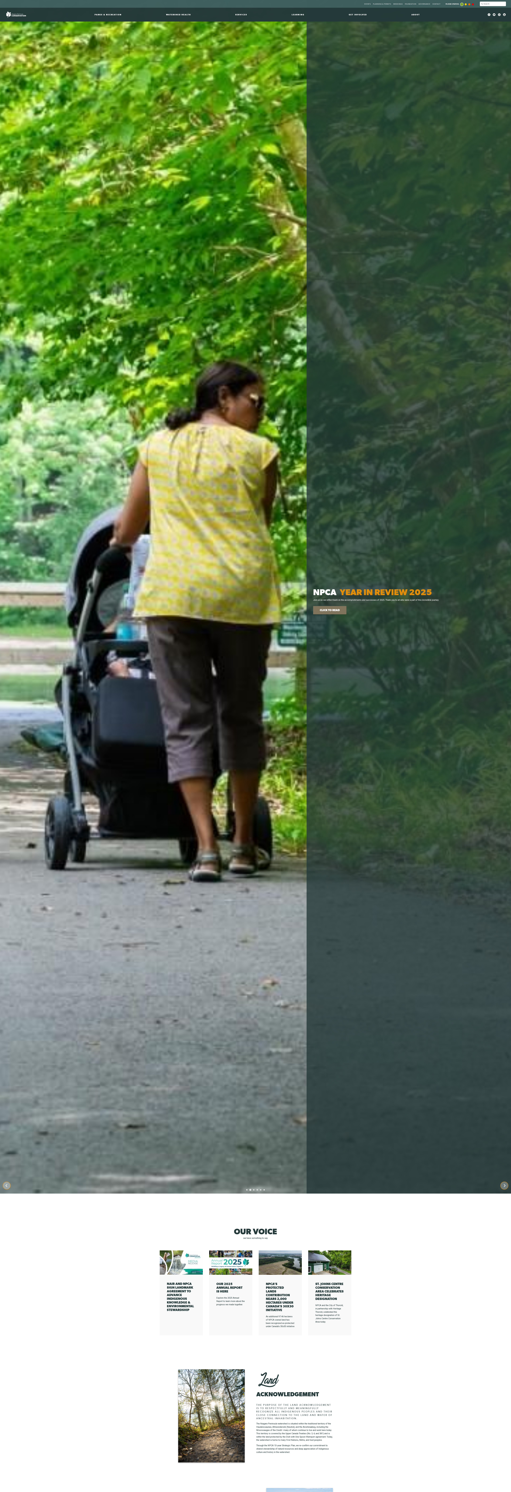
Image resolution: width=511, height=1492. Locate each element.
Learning (298, 15)
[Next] (504, 1186)
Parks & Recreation (108, 15)
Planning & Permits (382, 4)
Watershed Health (178, 15)
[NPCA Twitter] (494, 14)
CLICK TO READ (231, 610)
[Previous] (7, 1186)
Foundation (410, 4)
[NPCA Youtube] (504, 14)
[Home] (16, 14)
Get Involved (358, 15)
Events (367, 4)
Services (241, 15)
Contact (436, 4)
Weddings (398, 4)
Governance (424, 4)
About (415, 15)
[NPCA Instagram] (499, 14)
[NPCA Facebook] (489, 14)
